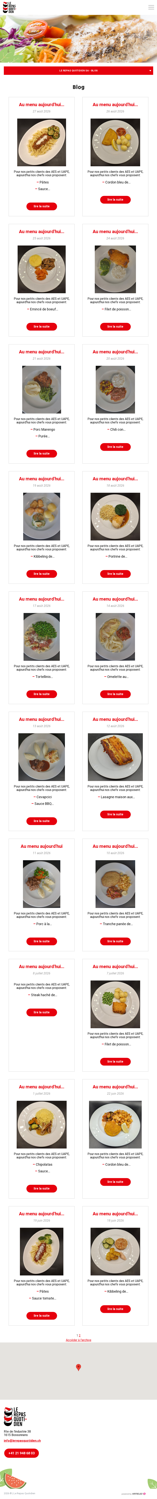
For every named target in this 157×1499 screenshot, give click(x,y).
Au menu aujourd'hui (42, 846)
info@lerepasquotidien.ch (22, 1440)
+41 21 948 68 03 (21, 1453)
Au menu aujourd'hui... (41, 104)
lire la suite (42, 206)
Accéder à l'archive (78, 1340)
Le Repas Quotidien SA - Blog (78, 70)
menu (151, 7)
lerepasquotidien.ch (11, 7)
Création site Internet (133, 1494)
